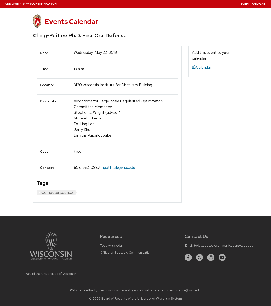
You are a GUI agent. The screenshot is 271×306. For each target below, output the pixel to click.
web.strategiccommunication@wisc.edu (172, 290)
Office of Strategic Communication (125, 253)
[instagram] (210, 257)
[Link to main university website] (51, 260)
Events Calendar (71, 21)
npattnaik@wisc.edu (118, 167)
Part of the (51, 274)
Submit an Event (253, 4)
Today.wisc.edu (111, 246)
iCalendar (203, 67)
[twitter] (199, 257)
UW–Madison (31, 4)
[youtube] (222, 257)
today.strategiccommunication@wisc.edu (223, 246)
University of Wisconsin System (159, 298)
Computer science (57, 192)
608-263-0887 (87, 167)
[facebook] (188, 257)
